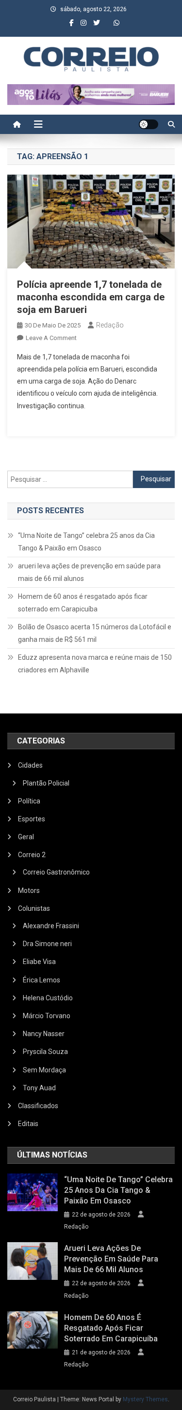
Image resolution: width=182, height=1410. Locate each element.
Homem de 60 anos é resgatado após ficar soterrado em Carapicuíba (83, 603)
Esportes (31, 819)
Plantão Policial (46, 783)
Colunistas (34, 908)
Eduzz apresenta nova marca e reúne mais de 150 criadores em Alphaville (95, 663)
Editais (28, 1124)
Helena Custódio (48, 998)
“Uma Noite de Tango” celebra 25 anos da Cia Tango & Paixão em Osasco (86, 542)
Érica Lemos (41, 980)
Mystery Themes (145, 1399)
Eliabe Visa (39, 961)
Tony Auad (39, 1088)
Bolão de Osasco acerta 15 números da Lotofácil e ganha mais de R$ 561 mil (94, 633)
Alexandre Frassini (51, 926)
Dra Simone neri (47, 944)
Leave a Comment (51, 337)
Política (29, 801)
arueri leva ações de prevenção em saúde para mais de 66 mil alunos (89, 572)
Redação (110, 325)
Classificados (38, 1106)
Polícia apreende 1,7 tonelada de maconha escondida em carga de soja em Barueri (91, 297)
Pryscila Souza (45, 1051)
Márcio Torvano (46, 1016)
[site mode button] (148, 124)
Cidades (30, 765)
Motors (29, 890)
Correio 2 (32, 855)
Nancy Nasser (44, 1034)
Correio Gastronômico (56, 872)
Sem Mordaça (44, 1070)
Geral (26, 837)
